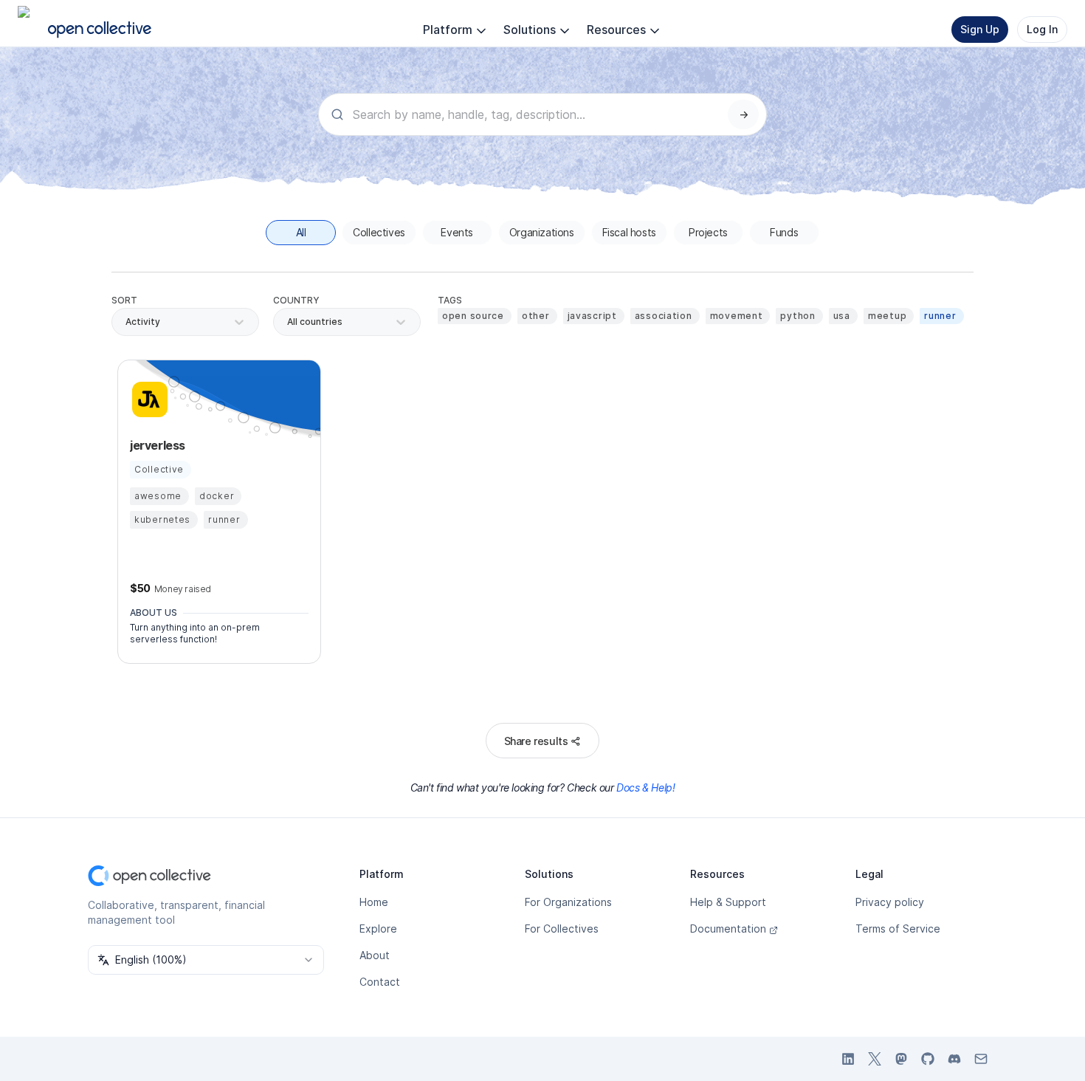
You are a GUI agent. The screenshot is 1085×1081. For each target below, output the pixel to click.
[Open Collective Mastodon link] (901, 1059)
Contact (379, 981)
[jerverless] (147, 399)
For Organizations (568, 902)
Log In (1042, 29)
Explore (378, 928)
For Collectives (562, 928)
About (374, 955)
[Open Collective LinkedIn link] (848, 1059)
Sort (124, 300)
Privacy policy (889, 902)
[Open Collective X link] (874, 1059)
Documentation (728, 928)
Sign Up (979, 29)
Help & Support (728, 902)
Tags (450, 300)
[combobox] (288, 322)
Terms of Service (897, 928)
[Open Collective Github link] (927, 1059)
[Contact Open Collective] (981, 1059)
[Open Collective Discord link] (954, 1059)
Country (296, 300)
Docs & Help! (645, 787)
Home (373, 902)
